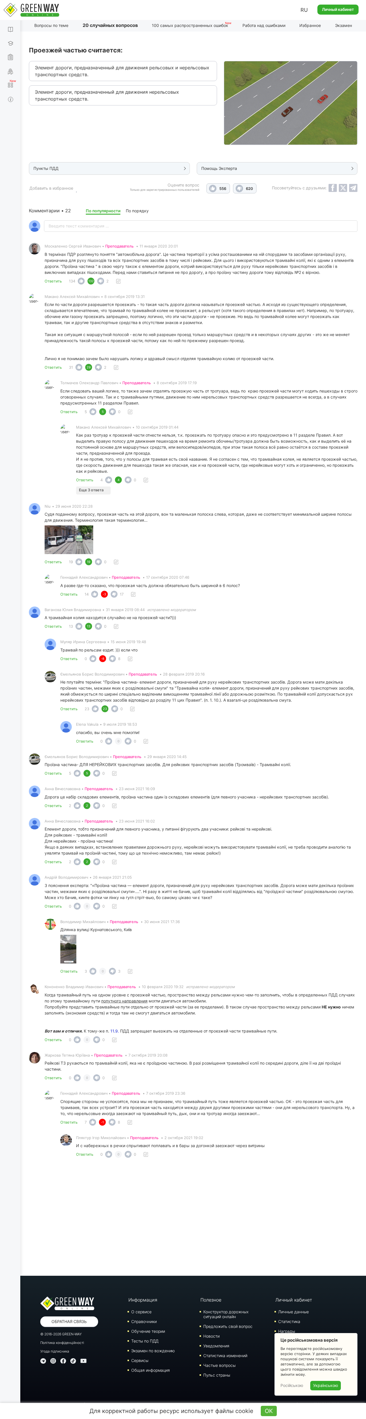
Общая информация (150, 1370)
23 (87, 708)
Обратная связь (69, 1321)
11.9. (114, 1031)
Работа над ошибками (263, 25)
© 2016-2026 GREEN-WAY (61, 1334)
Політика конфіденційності (62, 1343)
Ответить (53, 281)
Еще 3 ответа (91, 490)
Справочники (144, 1321)
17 (122, 594)
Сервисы (139, 1360)
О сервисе (141, 1311)
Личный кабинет (338, 9)
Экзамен (343, 25)
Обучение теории (148, 1331)
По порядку (137, 210)
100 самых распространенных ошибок (190, 25)
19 (71, 562)
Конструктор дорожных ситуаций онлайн (225, 1314)
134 (72, 281)
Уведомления (216, 1345)
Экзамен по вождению (153, 1350)
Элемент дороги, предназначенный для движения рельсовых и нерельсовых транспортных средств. (122, 71)
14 (87, 594)
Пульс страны (216, 1375)
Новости (211, 1336)
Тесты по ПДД (144, 1340)
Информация (142, 1300)
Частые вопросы (219, 1365)
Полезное (210, 1300)
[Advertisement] (193, 1218)
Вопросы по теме (51, 25)
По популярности (103, 210)
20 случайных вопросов (110, 25)
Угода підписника (54, 1351)
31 (71, 367)
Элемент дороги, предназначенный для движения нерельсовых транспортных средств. (107, 95)
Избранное (310, 25)
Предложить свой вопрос (227, 1326)
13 (71, 626)
